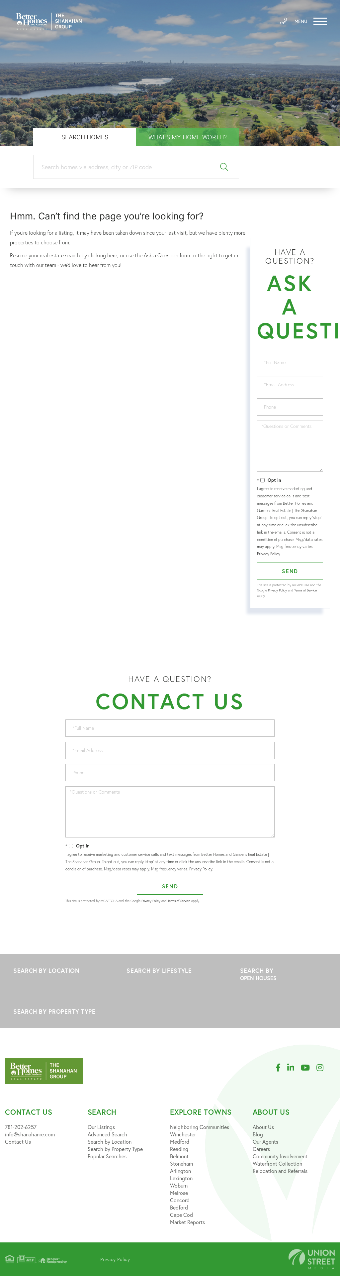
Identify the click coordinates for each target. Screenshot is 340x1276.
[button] (224, 167)
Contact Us (18, 1141)
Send (290, 571)
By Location (56, 970)
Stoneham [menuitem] (181, 1163)
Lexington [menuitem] (181, 1178)
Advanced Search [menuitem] (107, 1134)
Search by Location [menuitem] (109, 1141)
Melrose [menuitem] (179, 1192)
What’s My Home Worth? (187, 137)
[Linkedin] (294, 1068)
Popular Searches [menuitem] (107, 1156)
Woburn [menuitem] (179, 1185)
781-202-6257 (21, 1126)
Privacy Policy (268, 553)
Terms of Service (305, 590)
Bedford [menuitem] (179, 1207)
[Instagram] (323, 1068)
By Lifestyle (169, 970)
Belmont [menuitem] (179, 1156)
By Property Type (56, 1011)
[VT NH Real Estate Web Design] (312, 1259)
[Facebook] (281, 1068)
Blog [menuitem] (258, 1134)
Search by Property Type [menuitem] (115, 1148)
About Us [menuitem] (263, 1126)
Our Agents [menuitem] (265, 1141)
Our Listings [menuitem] (101, 1126)
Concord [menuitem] (180, 1200)
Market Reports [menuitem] (187, 1221)
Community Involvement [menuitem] (280, 1156)
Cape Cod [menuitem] (181, 1214)
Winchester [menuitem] (183, 1134)
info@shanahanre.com (30, 1134)
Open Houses (258, 977)
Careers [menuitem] (261, 1148)
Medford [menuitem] (179, 1141)
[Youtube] (308, 1068)
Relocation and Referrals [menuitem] (280, 1170)
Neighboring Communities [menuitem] (199, 1126)
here (112, 255)
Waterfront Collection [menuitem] (277, 1163)
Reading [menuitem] (179, 1148)
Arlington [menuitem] (180, 1170)
